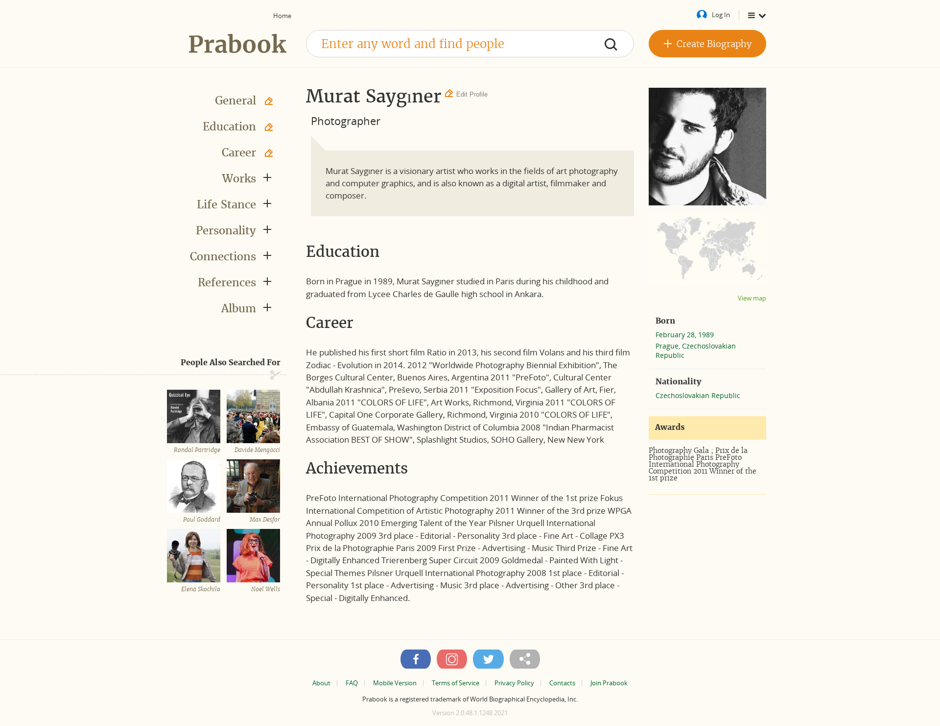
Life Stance (226, 204)
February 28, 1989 (685, 334)
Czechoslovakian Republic (698, 395)
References (227, 282)
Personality (226, 230)
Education (229, 126)
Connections (223, 256)
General (235, 100)
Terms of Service (455, 683)
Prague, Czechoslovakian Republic (696, 350)
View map (752, 298)
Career (239, 152)
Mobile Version (395, 683)
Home (282, 15)
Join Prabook (609, 683)
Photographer (345, 120)
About (321, 683)
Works (239, 178)
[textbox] (470, 43)
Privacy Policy (514, 683)
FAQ (352, 683)
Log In (721, 14)
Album (238, 308)
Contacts (562, 683)
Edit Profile (472, 94)
